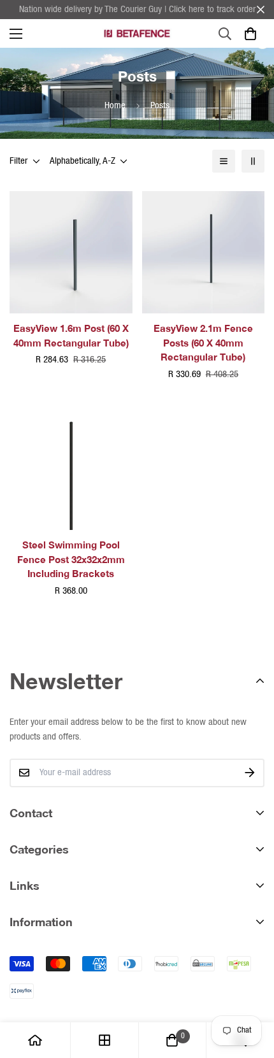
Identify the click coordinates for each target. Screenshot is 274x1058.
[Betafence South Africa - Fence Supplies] (137, 33)
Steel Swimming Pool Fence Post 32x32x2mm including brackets (71, 559)
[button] (250, 33)
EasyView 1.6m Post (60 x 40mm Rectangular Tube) (71, 335)
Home (115, 105)
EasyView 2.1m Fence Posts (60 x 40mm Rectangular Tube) (203, 342)
